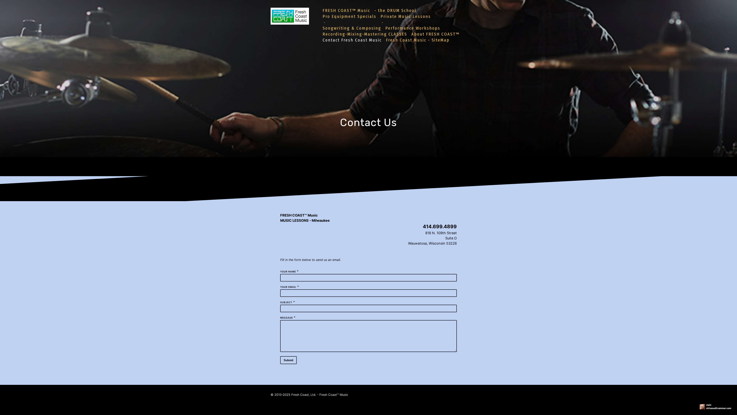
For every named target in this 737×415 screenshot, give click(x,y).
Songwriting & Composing (352, 28)
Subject (286, 302)
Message (286, 317)
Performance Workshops (412, 28)
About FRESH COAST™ (435, 34)
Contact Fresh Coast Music (352, 40)
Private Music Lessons (406, 16)
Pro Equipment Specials (349, 16)
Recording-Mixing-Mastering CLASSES (365, 34)
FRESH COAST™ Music (346, 10)
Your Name (288, 271)
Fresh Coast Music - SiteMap (417, 40)
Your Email (288, 287)
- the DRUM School (395, 10)
